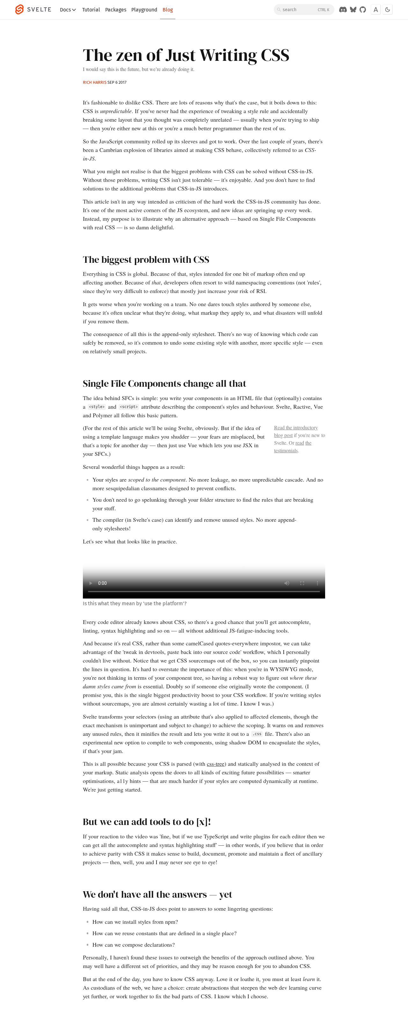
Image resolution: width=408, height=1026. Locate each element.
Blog (168, 10)
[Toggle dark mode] (387, 9)
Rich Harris (94, 82)
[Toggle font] (376, 9)
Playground (144, 10)
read (299, 442)
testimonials (286, 450)
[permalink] (79, 259)
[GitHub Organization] (363, 9)
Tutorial (91, 10)
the (308, 442)
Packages (115, 10)
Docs (65, 10)
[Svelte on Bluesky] (353, 9)
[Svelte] (36, 9)
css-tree (215, 763)
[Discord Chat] (343, 9)
